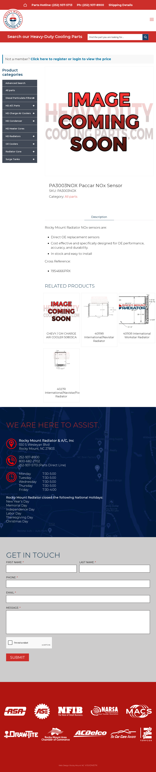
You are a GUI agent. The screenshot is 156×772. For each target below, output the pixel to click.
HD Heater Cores (15, 128)
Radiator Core (20, 151)
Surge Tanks (20, 159)
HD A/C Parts (20, 105)
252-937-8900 (29, 457)
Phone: (12, 577)
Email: (11, 592)
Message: (13, 607)
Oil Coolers (20, 144)
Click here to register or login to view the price (71, 59)
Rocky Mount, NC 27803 (37, 448)
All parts (71, 196)
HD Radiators (20, 136)
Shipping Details (121, 5)
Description (99, 217)
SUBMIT (17, 657)
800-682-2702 (29, 461)
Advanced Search (15, 83)
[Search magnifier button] (145, 37)
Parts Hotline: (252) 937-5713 (52, 5)
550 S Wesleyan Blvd (34, 444)
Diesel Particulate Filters (20, 98)
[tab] (99, 217)
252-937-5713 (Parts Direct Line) (42, 465)
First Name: (15, 562)
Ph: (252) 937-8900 (90, 5)
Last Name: (87, 562)
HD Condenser (20, 121)
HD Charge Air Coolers (20, 113)
